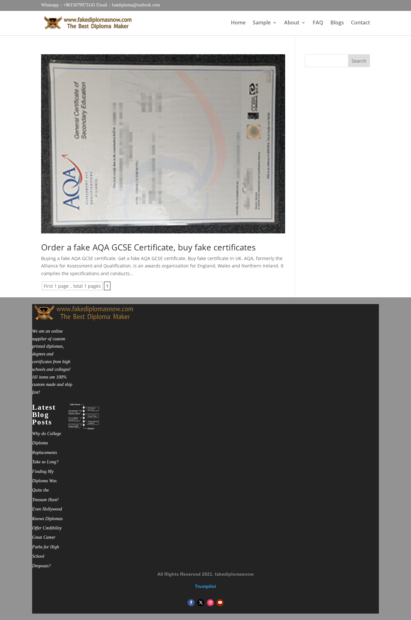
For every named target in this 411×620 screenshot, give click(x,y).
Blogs (337, 23)
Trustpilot (205, 586)
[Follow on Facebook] (191, 602)
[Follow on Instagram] (210, 602)
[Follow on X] (200, 602)
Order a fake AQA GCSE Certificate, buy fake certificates (148, 247)
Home (238, 23)
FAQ (318, 23)
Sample (262, 23)
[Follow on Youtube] (219, 602)
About (291, 23)
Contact (360, 23)
